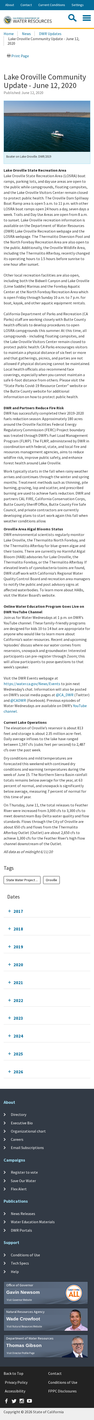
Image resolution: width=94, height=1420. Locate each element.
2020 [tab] (18, 964)
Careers (17, 1139)
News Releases (23, 1213)
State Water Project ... (22, 880)
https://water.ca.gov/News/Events (32, 683)
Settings (78, 5)
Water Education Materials (33, 1221)
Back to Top (13, 1373)
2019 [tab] (18, 947)
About (9, 5)
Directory (18, 1114)
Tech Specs (20, 1263)
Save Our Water (23, 1180)
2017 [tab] (18, 911)
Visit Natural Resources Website (24, 1326)
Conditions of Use (25, 1254)
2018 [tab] (18, 929)
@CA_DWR (65, 694)
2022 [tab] (18, 1000)
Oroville (51, 880)
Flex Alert (19, 1188)
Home (9, 33)
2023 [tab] (18, 1018)
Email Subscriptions (27, 1147)
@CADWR (18, 700)
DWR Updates (50, 33)
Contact (26, 5)
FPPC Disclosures (62, 1391)
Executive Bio (22, 1122)
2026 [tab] (18, 1072)
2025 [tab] (18, 1054)
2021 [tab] (18, 982)
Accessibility (15, 1391)
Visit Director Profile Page (20, 1353)
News (26, 33)
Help (15, 1271)
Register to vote (24, 1172)
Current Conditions (51, 5)
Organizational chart (28, 1131)
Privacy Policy (16, 1382)
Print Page (20, 55)
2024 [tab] (18, 1036)
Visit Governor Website (19, 1300)
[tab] (47, 911)
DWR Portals (21, 1230)
